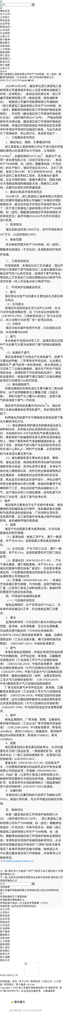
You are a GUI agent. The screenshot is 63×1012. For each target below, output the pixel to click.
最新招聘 (5, 52)
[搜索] (33, 4)
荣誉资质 (5, 20)
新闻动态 (5, 26)
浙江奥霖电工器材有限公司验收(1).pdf (18, 861)
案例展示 (5, 42)
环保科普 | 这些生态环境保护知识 (18, 906)
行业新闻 (5, 33)
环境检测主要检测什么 (12, 899)
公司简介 (5, 17)
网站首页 (5, 11)
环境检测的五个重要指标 (13, 896)
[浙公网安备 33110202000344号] (31, 996)
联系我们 (5, 58)
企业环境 (5, 23)
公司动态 (5, 30)
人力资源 (5, 49)
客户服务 (5, 39)
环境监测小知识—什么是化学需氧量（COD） (24, 903)
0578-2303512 (7, 975)
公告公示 (5, 36)
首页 (14, 981)
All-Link (30, 984)
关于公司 (5, 14)
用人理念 (5, 55)
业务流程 (5, 46)
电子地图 (5, 65)
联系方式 (5, 61)
